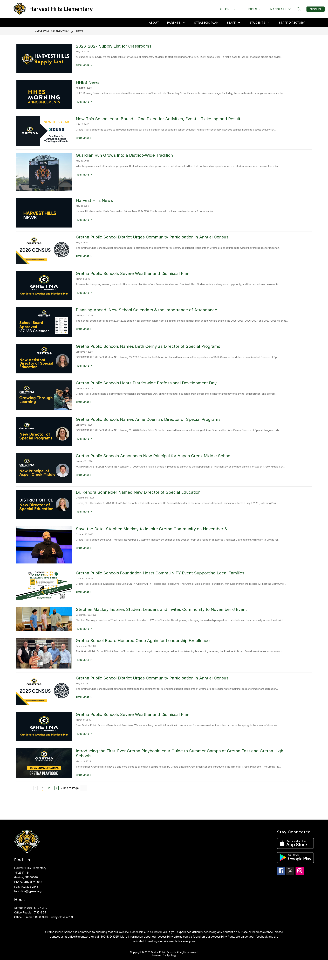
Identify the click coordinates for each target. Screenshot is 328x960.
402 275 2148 (29, 886)
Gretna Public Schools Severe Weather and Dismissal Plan (132, 273)
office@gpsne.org (79, 936)
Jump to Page (70, 788)
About (154, 22)
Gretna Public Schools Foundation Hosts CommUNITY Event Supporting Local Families (160, 572)
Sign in (315, 9)
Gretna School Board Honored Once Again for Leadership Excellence (143, 640)
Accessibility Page (222, 936)
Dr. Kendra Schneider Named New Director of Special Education (138, 492)
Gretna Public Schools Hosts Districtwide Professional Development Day (146, 382)
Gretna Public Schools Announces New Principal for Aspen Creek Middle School (153, 455)
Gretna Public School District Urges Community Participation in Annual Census (152, 237)
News (79, 31)
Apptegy (171, 955)
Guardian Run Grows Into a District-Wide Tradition (124, 155)
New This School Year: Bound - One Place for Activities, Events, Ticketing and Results (159, 118)
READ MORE (84, 65)
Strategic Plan (206, 22)
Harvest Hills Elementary (52, 31)
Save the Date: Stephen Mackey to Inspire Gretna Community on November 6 (151, 528)
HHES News (87, 82)
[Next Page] (56, 788)
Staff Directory (292, 22)
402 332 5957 (33, 882)
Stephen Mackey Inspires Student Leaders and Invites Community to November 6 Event (161, 609)
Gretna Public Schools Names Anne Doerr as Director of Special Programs (148, 419)
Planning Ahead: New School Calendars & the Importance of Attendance (146, 309)
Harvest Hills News (94, 200)
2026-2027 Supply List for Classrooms (113, 46)
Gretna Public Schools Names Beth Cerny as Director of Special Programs (148, 346)
